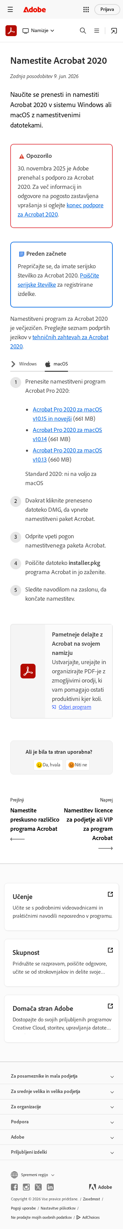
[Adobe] (34, 9)
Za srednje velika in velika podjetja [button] (45, 1091)
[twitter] (38, 1187)
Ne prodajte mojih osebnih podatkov (41, 1217)
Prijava (107, 9)
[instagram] (26, 1187)
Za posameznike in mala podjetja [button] (44, 1076)
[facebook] (14, 1187)
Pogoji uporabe (23, 1208)
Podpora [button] (20, 1122)
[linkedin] (50, 1187)
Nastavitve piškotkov (58, 1208)
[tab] (23, 364)
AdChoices (91, 1217)
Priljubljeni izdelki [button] (29, 1152)
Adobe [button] (17, 1137)
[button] (86, 9)
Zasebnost (91, 1199)
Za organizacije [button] (26, 1107)
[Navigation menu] (10, 9)
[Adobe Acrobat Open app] (114, 30)
